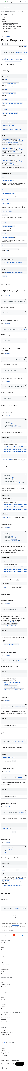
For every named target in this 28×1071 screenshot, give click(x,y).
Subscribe (20, 1064)
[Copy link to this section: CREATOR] (9, 900)
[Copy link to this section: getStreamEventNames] (18, 804)
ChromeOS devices (5, 984)
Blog (2, 954)
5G (2, 973)
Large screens (4, 980)
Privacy (2, 971)
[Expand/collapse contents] (9, 18)
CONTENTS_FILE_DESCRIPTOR (9, 625)
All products (4, 1055)
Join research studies (6, 1037)
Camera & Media (5, 969)
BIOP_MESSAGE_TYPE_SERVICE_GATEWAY (12, 103)
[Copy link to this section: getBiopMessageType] (17, 652)
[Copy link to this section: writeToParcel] (11, 839)
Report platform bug (5, 1030)
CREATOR (5, 276)
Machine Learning (5, 964)
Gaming (3, 962)
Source (2, 949)
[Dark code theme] (26, 51)
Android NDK (4, 1024)
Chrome (3, 1048)
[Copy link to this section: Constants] (11, 284)
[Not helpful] (12, 14)
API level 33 (7, 36)
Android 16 (3, 997)
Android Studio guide (6, 1014)
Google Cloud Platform (6, 1053)
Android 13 (3, 1004)
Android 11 (3, 1008)
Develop (13, 11)
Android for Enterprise (6, 945)
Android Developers (5, 11)
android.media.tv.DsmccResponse (13, 61)
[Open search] (18, 2)
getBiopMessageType (8, 193)
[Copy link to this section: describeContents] (14, 601)
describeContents (7, 180)
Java (25, 46)
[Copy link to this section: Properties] (11, 893)
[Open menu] (2, 1)
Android (3, 942)
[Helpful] (10, 14)
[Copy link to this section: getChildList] (10, 697)
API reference (6, 7)
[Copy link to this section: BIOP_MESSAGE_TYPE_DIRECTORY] (2, 293)
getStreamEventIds (8, 226)
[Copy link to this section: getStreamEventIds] (15, 768)
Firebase (3, 1050)
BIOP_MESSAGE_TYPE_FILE (9, 93)
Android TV (3, 989)
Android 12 (3, 1006)
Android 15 (3, 999)
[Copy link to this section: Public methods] (15, 594)
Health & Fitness (4, 967)
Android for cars (5, 986)
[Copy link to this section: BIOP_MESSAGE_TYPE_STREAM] (23, 378)
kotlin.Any (3, 58)
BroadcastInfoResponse (14, 129)
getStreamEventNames (8, 237)
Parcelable (11, 125)
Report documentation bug (7, 1032)
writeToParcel (7, 249)
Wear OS (3, 982)
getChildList (6, 203)
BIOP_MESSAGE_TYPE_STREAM (10, 113)
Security (3, 947)
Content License (15, 925)
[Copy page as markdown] (7, 44)
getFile (5, 214)
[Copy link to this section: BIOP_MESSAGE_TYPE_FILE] (20, 321)
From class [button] (8, 125)
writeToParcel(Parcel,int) (9, 622)
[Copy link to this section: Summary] (10, 71)
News (2, 951)
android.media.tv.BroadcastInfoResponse (13, 59)
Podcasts (3, 956)
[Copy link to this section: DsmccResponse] (13, 412)
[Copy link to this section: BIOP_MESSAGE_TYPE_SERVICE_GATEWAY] (9, 350)
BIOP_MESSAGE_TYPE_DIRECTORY (11, 83)
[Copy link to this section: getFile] (7, 733)
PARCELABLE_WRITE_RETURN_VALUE (12, 885)
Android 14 (3, 1002)
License (7, 1060)
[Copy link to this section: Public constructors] (19, 406)
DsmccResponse (7, 139)
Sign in (24, 1)
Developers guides (5, 1017)
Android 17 (3, 995)
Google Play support (5, 1034)
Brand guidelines (15, 1060)
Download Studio (5, 1021)
